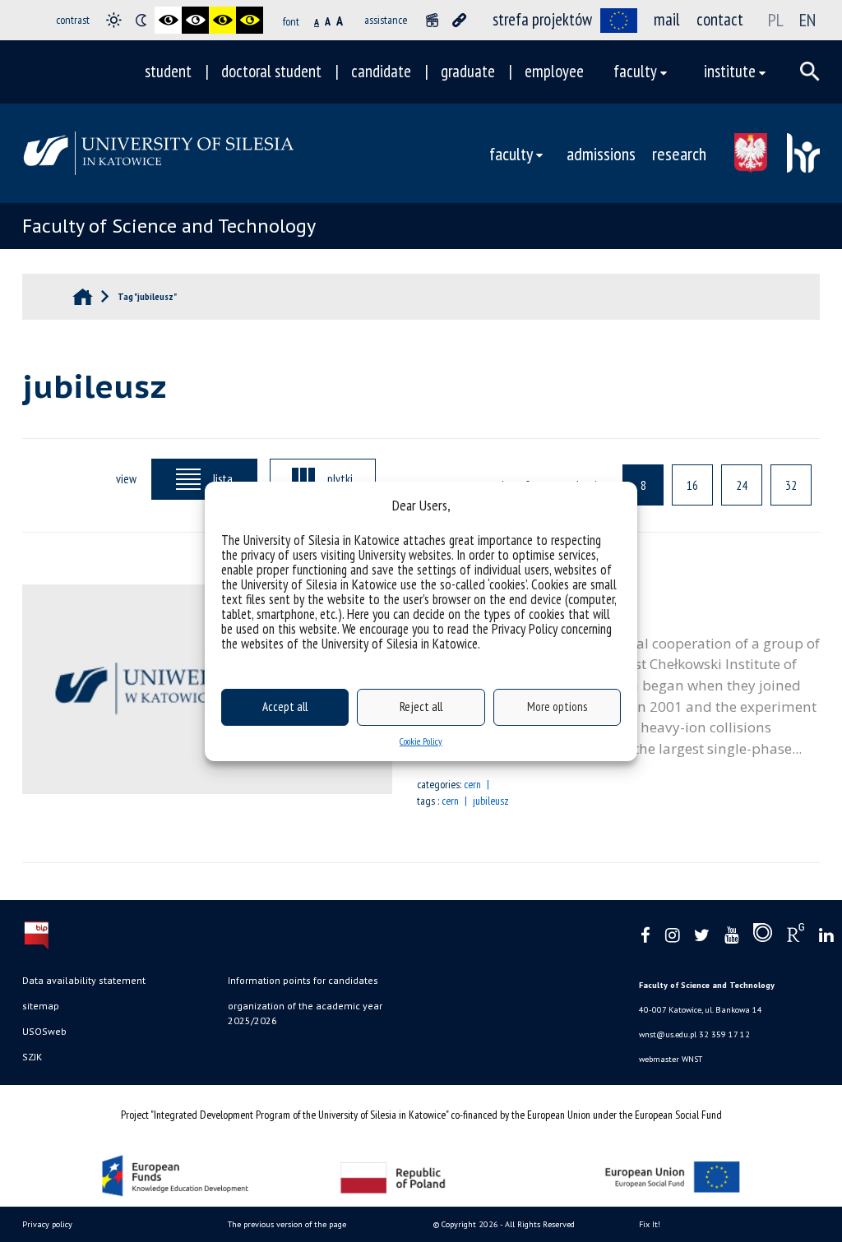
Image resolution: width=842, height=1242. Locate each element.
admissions (601, 153)
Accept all (285, 706)
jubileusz (491, 800)
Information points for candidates (303, 980)
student (168, 71)
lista (223, 478)
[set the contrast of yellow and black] (249, 20)
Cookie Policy (421, 741)
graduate (468, 71)
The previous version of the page (287, 1224)
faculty (635, 71)
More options (557, 706)
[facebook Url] (645, 936)
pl (776, 19)
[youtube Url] (731, 936)
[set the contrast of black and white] (168, 20)
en (807, 19)
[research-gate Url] (795, 936)
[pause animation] (432, 20)
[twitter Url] (702, 936)
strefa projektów (542, 19)
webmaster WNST (670, 1059)
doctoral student (271, 71)
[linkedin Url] (826, 936)
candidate (381, 71)
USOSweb (44, 1031)
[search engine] (810, 71)
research (679, 153)
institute (730, 71)
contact (719, 19)
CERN (472, 784)
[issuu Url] (762, 936)
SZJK (32, 1056)
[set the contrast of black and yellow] (222, 20)
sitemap (40, 1006)
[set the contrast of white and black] (195, 20)
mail (667, 19)
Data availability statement (84, 980)
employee (554, 71)
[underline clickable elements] (459, 20)
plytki (340, 478)
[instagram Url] (672, 936)
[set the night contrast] (141, 20)
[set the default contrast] (113, 20)
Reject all (421, 706)
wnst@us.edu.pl (667, 1034)
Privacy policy (47, 1224)
